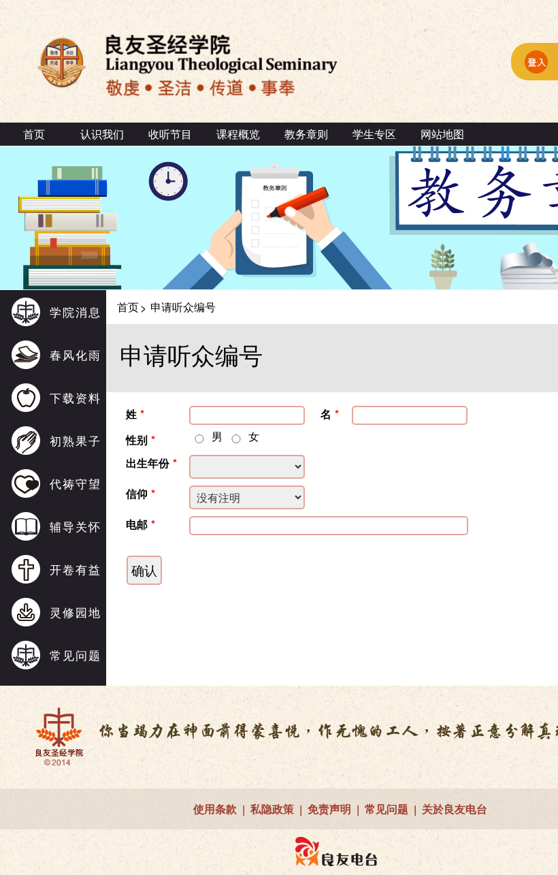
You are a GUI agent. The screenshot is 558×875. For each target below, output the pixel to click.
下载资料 (75, 397)
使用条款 (215, 808)
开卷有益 (75, 568)
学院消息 (75, 311)
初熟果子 (75, 440)
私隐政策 (272, 808)
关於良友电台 (454, 808)
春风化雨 (75, 354)
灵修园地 (75, 611)
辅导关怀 (75, 526)
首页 (34, 134)
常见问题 (75, 654)
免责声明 (329, 808)
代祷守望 (75, 483)
